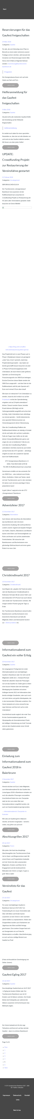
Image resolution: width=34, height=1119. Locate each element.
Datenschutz (17, 1095)
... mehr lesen (10, 85)
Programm (8, 72)
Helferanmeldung (10, 128)
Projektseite (6, 399)
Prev (5, 1047)
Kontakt (27, 1095)
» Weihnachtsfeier (10, 622)
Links (17, 1100)
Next (5, 1068)
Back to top (17, 1110)
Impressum (6, 1095)
